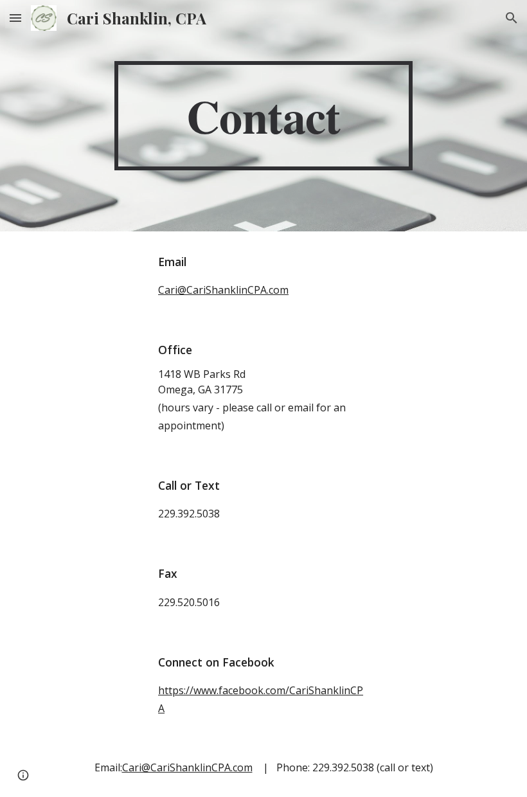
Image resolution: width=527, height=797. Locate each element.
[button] (15, 17)
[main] (263, 115)
